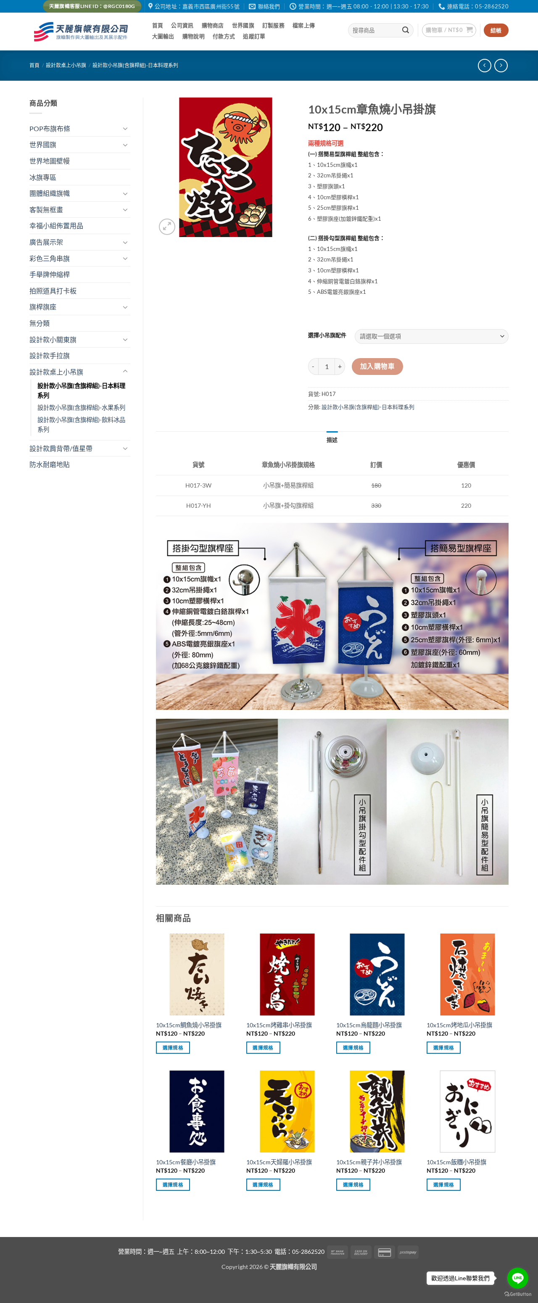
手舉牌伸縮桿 (49, 274)
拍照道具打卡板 (52, 291)
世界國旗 (243, 25)
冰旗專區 (42, 177)
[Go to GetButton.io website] (517, 1294)
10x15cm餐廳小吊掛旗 (186, 1162)
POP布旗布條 (49, 128)
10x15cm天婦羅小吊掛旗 (279, 1162)
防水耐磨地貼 (49, 464)
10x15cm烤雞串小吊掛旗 (279, 1025)
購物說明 (193, 36)
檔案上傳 (304, 25)
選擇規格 (173, 1047)
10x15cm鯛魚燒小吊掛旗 (189, 1025)
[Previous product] (500, 65)
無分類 (39, 323)
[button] (449, 30)
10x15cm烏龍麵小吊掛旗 (369, 1025)
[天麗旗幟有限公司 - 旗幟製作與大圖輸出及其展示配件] (82, 31)
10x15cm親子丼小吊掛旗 (369, 1162)
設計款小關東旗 (52, 339)
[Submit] (406, 30)
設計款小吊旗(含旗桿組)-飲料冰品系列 (81, 424)
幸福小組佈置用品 (56, 225)
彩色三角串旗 (49, 258)
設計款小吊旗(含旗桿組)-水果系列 (81, 407)
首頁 (158, 25)
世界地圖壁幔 (49, 161)
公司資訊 (182, 25)
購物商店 (213, 25)
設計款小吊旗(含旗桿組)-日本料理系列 (135, 65)
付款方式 (224, 36)
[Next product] (484, 65)
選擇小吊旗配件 (327, 335)
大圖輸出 (163, 36)
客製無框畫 (46, 210)
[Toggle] (125, 128)
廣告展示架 (46, 242)
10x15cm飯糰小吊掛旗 (456, 1162)
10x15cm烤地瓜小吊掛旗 (459, 1025)
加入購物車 (377, 366)
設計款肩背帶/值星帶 (60, 448)
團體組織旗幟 (49, 193)
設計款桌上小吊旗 (66, 65)
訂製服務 (273, 25)
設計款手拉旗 (49, 355)
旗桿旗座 (42, 307)
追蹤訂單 (254, 36)
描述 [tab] (332, 439)
